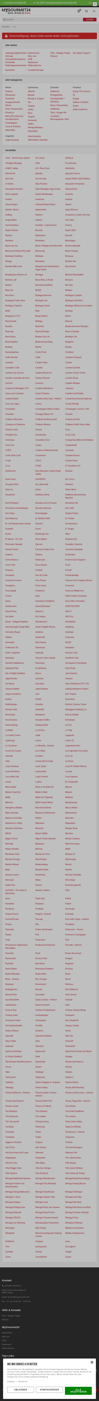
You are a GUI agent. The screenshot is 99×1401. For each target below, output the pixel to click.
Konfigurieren (49, 1390)
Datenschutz (22, 1381)
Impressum (11, 1381)
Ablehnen (20, 1390)
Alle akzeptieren (78, 1391)
